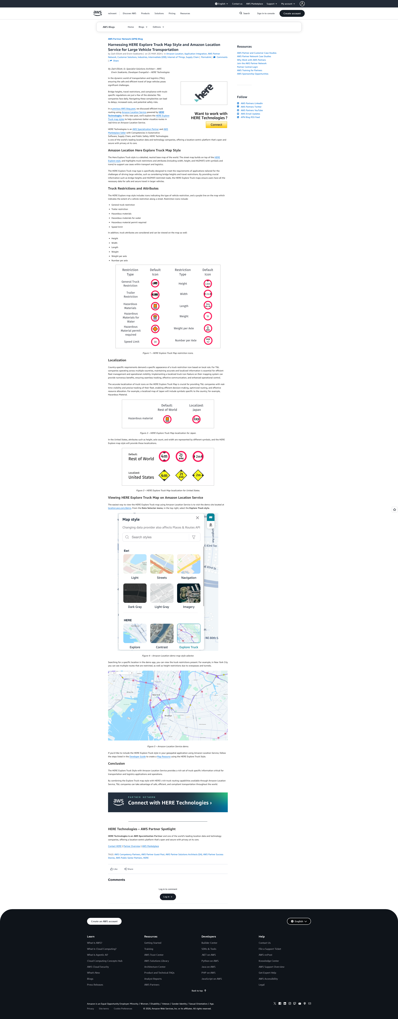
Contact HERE (115, 846)
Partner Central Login (247, 67)
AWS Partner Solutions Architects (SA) (184, 854)
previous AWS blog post (123, 108)
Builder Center (209, 942)
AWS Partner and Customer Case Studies (256, 53)
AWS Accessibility (268, 978)
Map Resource (164, 756)
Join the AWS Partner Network (251, 63)
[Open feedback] (394, 509)
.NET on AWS (208, 954)
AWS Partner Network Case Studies (254, 56)
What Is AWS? (94, 942)
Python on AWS (210, 960)
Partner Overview (131, 846)
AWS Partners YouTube (251, 110)
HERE (146, 857)
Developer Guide (138, 756)
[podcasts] (304, 1004)
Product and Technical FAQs (159, 972)
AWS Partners (151, 984)
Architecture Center (155, 966)
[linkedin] (285, 1004)
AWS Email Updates (250, 113)
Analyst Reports (153, 978)
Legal (262, 984)
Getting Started (152, 942)
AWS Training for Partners (249, 70)
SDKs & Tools (208, 948)
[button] (129, 13)
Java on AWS (208, 966)
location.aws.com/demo (119, 508)
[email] (309, 1004)
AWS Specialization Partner (145, 129)
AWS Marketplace (150, 846)
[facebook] (280, 1004)
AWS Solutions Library (156, 960)
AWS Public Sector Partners (129, 857)
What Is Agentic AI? (97, 954)
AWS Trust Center (154, 954)
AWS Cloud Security (98, 966)
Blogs (90, 978)
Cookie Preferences (123, 1008)
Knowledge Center (269, 960)
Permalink (206, 57)
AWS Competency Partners (127, 854)
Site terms (104, 1008)
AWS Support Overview (271, 966)
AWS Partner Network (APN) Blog (125, 38)
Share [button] (116, 60)
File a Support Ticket (270, 948)
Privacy (90, 1008)
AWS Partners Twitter (250, 106)
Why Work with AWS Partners (251, 60)
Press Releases (95, 984)
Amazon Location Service (134, 112)
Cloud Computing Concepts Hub (104, 960)
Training (148, 948)
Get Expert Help (267, 972)
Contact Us (265, 942)
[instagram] (290, 1004)
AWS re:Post (265, 954)
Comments (221, 57)
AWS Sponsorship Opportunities (252, 73)
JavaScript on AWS (211, 978)
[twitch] (295, 1004)
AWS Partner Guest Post (152, 854)
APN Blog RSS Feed (250, 117)
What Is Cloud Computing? (101, 948)
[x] (275, 1004)
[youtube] (299, 1004)
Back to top (197, 990)
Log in (166, 896)
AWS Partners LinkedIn (251, 103)
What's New (93, 972)
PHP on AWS (208, 972)
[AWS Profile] (302, 3)
